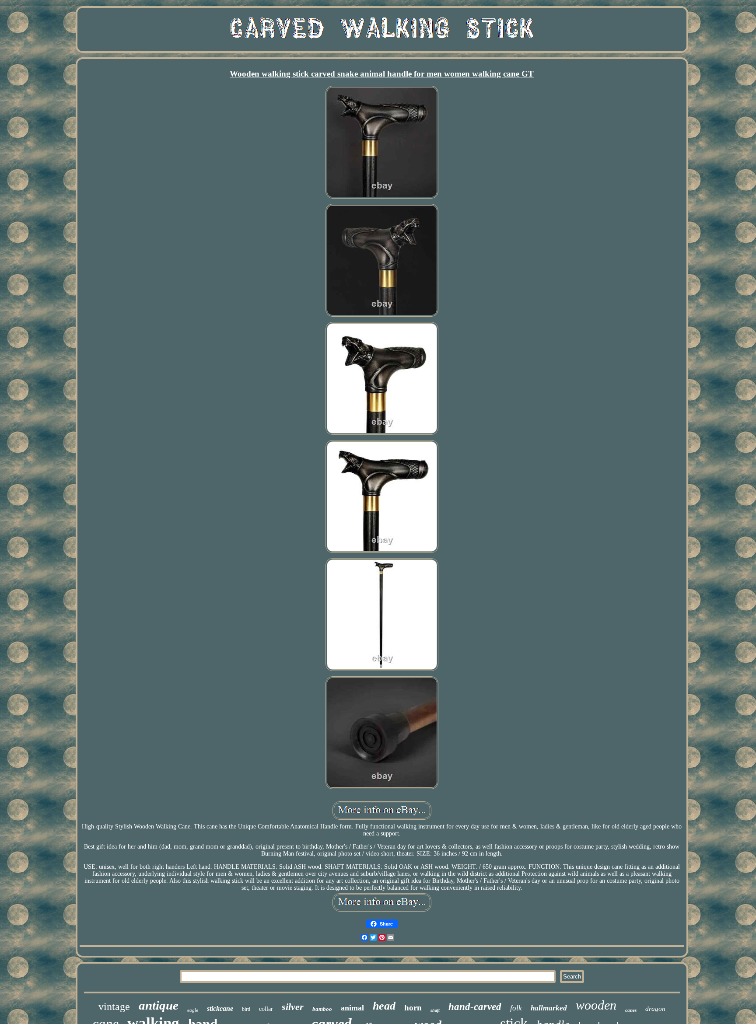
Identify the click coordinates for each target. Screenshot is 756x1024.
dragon (655, 1008)
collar (266, 1009)
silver (293, 1006)
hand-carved (474, 1006)
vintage (114, 1006)
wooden (596, 1005)
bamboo (322, 1009)
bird (246, 1009)
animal (352, 1007)
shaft (435, 1010)
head (384, 1006)
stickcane (220, 1008)
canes (631, 1010)
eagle (192, 1010)
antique (158, 1005)
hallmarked (549, 1008)
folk (516, 1008)
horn (413, 1007)
